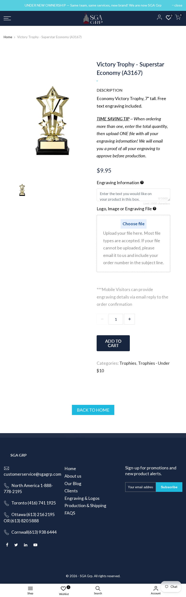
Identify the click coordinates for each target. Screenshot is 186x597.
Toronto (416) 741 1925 (33, 502)
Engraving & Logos (82, 498)
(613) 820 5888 (24, 520)
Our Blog (72, 483)
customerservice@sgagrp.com (32, 474)
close (10, 5)
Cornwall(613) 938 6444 (33, 532)
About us (72, 476)
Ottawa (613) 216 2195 (33, 514)
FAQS (69, 513)
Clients (71, 490)
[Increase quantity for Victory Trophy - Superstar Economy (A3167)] (129, 319)
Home (8, 37)
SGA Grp (86, 576)
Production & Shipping (85, 505)
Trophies (127, 363)
